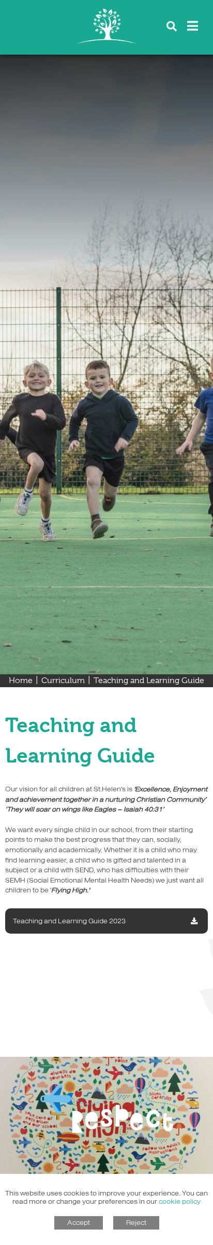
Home (21, 680)
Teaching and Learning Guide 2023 (69, 921)
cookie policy (180, 1201)
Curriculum (63, 680)
